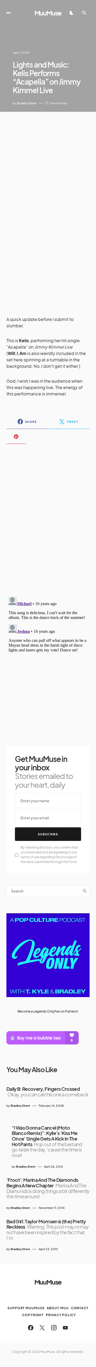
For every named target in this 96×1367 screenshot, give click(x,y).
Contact (80, 1308)
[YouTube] (65, 1327)
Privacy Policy (61, 1315)
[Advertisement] (48, 162)
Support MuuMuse (26, 1308)
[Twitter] (42, 1327)
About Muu (58, 1308)
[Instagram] (54, 1327)
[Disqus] (48, 516)
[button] (8, 13)
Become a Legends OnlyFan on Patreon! (48, 1011)
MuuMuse (48, 13)
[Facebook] (30, 1327)
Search (84, 890)
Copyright (33, 1315)
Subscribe (48, 834)
